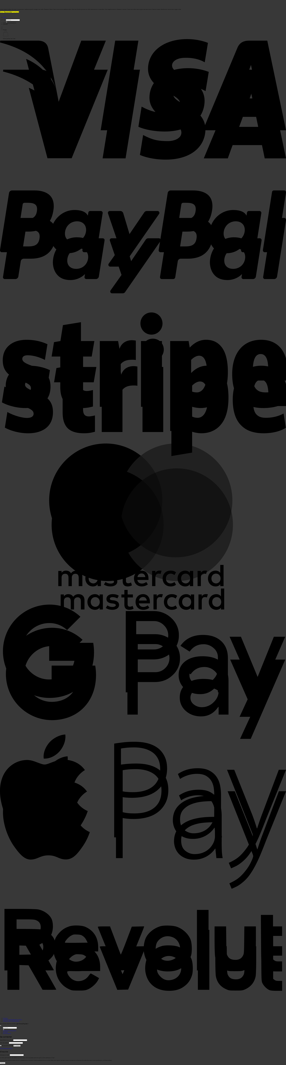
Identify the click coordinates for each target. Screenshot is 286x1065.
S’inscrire (3, 1063)
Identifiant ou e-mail (6, 1040)
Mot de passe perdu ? (6, 1048)
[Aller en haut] (0, 1025)
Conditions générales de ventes (12, 1019)
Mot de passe (4, 1043)
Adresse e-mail (5, 1055)
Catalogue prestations (9, 1030)
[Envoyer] (3, 1029)
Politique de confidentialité (11, 1021)
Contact (5, 1018)
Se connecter (17, 1045)
